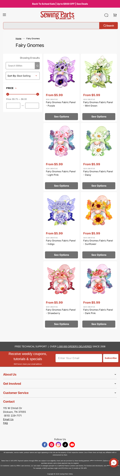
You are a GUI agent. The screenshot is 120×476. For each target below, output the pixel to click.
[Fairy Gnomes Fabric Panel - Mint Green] (99, 88)
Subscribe (111, 358)
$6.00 (24, 99)
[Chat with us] (106, 15)
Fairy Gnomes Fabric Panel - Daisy (98, 173)
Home (18, 38)
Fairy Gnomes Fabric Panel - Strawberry (61, 311)
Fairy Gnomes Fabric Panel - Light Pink (61, 173)
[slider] (7, 94)
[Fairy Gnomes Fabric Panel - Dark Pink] (99, 295)
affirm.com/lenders (96, 461)
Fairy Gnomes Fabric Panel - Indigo (61, 242)
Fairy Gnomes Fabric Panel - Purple (61, 104)
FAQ (5, 423)
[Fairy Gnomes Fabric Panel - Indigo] (61, 226)
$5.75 (15, 99)
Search (110, 25)
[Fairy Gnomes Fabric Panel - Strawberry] (61, 295)
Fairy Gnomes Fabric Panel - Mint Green (98, 104)
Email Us (8, 419)
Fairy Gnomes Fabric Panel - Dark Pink (98, 311)
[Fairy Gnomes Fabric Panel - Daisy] (99, 157)
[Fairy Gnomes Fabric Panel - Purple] (61, 88)
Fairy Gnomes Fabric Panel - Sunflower (98, 242)
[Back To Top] (115, 471)
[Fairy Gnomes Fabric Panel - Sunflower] (99, 226)
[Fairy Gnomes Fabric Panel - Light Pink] (61, 157)
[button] (4, 15)
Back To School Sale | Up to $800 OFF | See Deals (60, 3)
